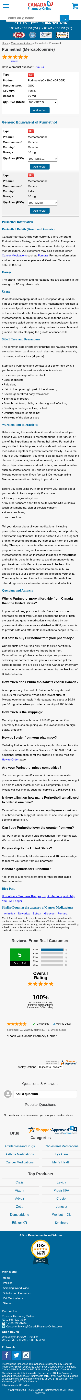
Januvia (61, 1206)
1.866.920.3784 (54, 23)
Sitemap (8, 1303)
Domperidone (19, 1214)
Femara (43, 255)
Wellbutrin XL (61, 1214)
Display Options (26, 1066)
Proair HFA (61, 1190)
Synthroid (61, 1222)
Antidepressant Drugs (20, 1146)
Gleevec (49, 913)
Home (5, 43)
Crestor (61, 1198)
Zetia (19, 1206)
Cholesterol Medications (61, 1146)
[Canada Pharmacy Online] (40, 9)
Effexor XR (19, 1222)
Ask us (40, 66)
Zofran (37, 913)
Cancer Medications (21, 43)
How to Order (10, 759)
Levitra (61, 1182)
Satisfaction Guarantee (17, 1293)
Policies (7, 1282)
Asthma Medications (20, 1154)
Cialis (20, 1182)
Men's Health (61, 1162)
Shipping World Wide (16, 1287)
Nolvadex (24, 913)
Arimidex (9, 913)
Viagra (19, 1190)
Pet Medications (13, 1298)
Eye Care (61, 1154)
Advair (19, 1198)
